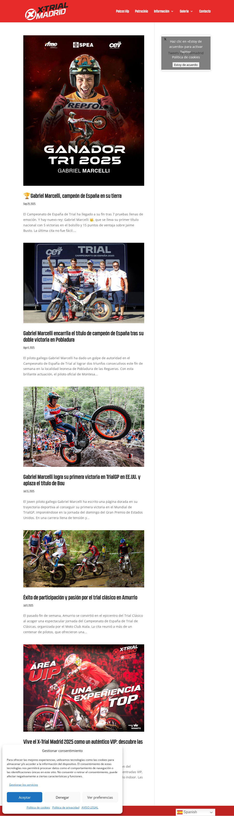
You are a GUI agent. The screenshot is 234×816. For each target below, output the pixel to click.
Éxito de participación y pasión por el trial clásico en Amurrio (80, 597)
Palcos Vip (122, 11)
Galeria (184, 11)
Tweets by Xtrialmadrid (186, 53)
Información (161, 11)
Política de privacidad (65, 807)
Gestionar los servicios (23, 785)
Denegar (62, 797)
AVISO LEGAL (90, 807)
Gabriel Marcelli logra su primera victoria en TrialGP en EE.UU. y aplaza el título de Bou (82, 480)
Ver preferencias (100, 797)
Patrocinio (141, 11)
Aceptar (25, 797)
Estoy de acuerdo (186, 65)
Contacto (205, 11)
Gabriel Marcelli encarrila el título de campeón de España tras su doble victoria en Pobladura (83, 336)
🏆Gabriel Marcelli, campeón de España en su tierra (72, 195)
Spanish (190, 812)
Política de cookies (38, 807)
